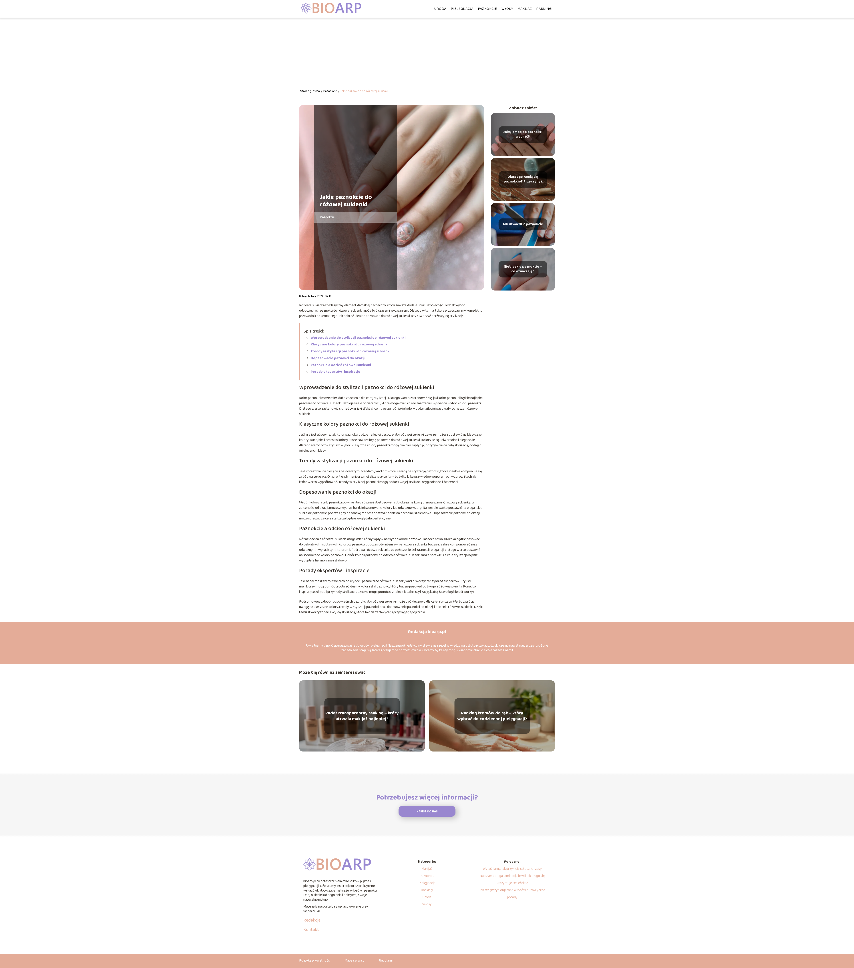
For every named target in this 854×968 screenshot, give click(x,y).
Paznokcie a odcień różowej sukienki (341, 365)
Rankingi (544, 9)
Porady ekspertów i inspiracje (335, 372)
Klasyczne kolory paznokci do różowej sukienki (349, 344)
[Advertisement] (427, 51)
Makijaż (525, 9)
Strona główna (310, 91)
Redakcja (311, 920)
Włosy (507, 9)
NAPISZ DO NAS (427, 811)
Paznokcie (487, 9)
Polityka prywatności (314, 960)
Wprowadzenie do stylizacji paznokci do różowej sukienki (358, 338)
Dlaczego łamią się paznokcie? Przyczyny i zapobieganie (523, 179)
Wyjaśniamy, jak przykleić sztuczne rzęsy (512, 869)
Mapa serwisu (354, 960)
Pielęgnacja (462, 9)
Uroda (440, 9)
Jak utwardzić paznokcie (523, 224)
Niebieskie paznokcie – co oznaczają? (523, 269)
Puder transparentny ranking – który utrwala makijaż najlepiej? (362, 716)
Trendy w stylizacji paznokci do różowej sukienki (350, 351)
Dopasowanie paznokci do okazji (338, 358)
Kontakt (311, 929)
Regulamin (386, 960)
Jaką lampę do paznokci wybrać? (522, 134)
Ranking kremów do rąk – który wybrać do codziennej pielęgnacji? (492, 716)
